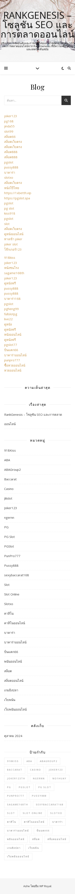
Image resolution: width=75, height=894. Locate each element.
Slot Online (11, 594)
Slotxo (8, 604)
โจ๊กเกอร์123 (13, 249)
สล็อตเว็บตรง (13, 141)
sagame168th (14, 273)
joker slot (11, 244)
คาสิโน (9, 613)
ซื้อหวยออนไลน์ (14, 365)
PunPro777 (12, 556)
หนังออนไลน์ (12, 334)
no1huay (59, 778)
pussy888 (11, 167)
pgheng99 (11, 309)
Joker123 (10, 508)
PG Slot (9, 537)
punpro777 (12, 360)
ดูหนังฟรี (10, 283)
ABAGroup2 (12, 469)
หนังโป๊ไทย (11, 188)
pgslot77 (10, 345)
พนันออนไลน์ (13, 661)
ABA (7, 460)
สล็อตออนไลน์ (13, 680)
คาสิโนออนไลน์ (14, 623)
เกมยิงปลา (11, 690)
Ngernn (39, 778)
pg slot (9, 208)
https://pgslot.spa (17, 198)
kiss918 (9, 213)
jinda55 (9, 126)
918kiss (9, 257)
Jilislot (8, 498)
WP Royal (45, 886)
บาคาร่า (9, 172)
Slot (7, 585)
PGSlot (9, 546)
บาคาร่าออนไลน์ (15, 355)
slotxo (8, 177)
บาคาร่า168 (12, 298)
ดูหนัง (8, 324)
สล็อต (8, 671)
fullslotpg (10, 314)
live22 (8, 319)
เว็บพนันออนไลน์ (15, 709)
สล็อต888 (11, 152)
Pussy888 (11, 565)
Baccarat (10, 479)
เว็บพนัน (9, 700)
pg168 (9, 121)
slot (7, 224)
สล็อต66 (10, 136)
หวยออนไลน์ (12, 370)
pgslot (8, 162)
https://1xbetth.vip (17, 193)
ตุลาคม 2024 (13, 736)
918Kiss (10, 450)
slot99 (8, 131)
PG (6, 527)
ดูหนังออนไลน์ (13, 234)
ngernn (9, 517)
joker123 (10, 116)
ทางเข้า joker (13, 239)
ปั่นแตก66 (11, 350)
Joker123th (16, 778)
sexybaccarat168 (16, 575)
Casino (9, 489)
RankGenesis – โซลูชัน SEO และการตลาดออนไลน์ (37, 24)
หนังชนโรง (11, 268)
